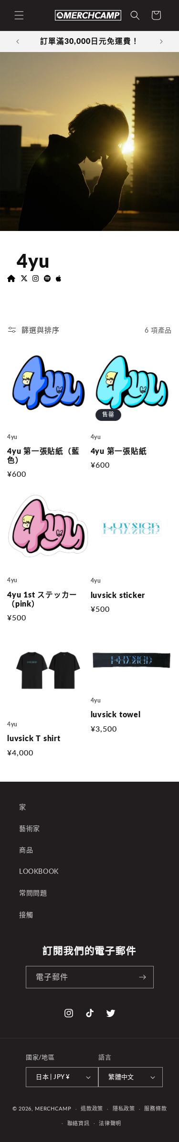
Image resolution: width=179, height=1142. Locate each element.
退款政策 (92, 1108)
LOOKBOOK (39, 871)
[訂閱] (142, 977)
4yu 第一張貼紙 (119, 451)
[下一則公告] (161, 41)
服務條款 (155, 1108)
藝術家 (29, 828)
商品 (26, 850)
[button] (19, 15)
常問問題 (33, 893)
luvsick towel (116, 714)
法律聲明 (110, 1123)
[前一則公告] (17, 41)
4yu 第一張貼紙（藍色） (43, 455)
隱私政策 (124, 1108)
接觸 (26, 915)
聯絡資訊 (78, 1123)
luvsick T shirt (34, 738)
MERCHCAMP (53, 1108)
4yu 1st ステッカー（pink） (42, 599)
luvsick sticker (118, 595)
